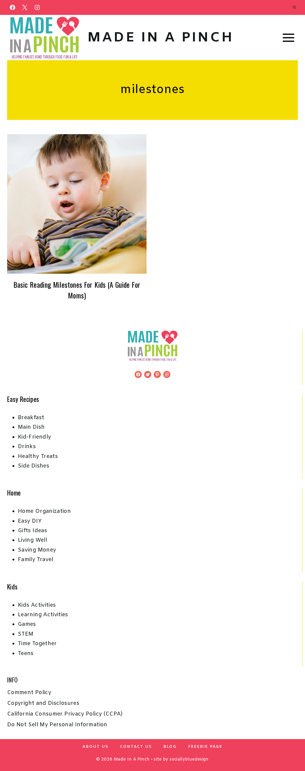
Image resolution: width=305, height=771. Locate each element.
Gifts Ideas (32, 530)
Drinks (27, 446)
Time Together (37, 643)
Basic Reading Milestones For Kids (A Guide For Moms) (77, 290)
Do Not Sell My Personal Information (57, 724)
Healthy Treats (38, 456)
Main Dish (31, 427)
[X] (24, 7)
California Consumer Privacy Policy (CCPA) (65, 714)
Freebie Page (205, 746)
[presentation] (77, 204)
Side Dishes (33, 466)
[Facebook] (12, 7)
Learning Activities (43, 614)
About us (95, 746)
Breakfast (31, 417)
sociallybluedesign (188, 759)
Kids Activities (37, 605)
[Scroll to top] (290, 747)
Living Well (32, 540)
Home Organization (44, 511)
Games (27, 624)
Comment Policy (29, 692)
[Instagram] (37, 7)
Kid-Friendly (34, 437)
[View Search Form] (294, 7)
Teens (26, 653)
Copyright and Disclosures (43, 703)
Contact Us (136, 746)
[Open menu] (288, 38)
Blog (170, 746)
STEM (25, 634)
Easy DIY (30, 521)
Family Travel (35, 559)
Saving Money (37, 550)
